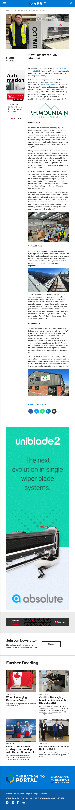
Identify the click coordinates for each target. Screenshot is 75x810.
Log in (36, 793)
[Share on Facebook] (30, 411)
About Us (44, 793)
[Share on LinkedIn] (48, 411)
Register (29, 793)
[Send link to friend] (54, 411)
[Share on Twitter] (36, 411)
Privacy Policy (19, 793)
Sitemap (9, 793)
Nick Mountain (49, 85)
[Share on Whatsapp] (42, 411)
